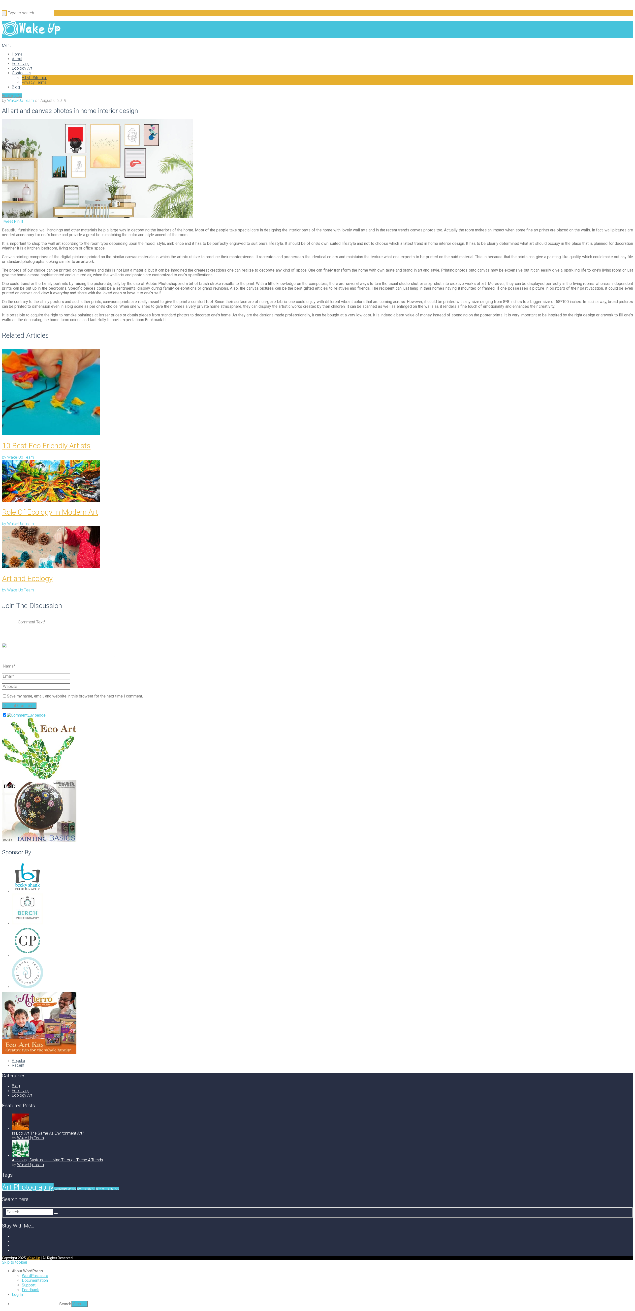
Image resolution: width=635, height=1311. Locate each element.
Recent (18, 1065)
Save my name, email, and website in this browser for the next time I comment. (75, 696)
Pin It (18, 221)
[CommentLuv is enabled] (26, 715)
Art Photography (28, 1187)
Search (65, 1304)
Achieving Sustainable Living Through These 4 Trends (57, 1160)
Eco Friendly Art (86, 1188)
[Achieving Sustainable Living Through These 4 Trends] (20, 1155)
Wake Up (33, 1258)
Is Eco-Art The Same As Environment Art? (48, 1133)
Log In (17, 1294)
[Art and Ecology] (317, 547)
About (17, 58)
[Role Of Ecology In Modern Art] (317, 481)
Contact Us (21, 73)
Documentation (35, 1280)
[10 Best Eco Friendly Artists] (317, 392)
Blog (16, 87)
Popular (18, 1060)
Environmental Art (107, 1188)
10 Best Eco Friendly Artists (46, 445)
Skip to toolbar (14, 1262)
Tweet (7, 221)
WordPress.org (35, 1275)
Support (28, 1285)
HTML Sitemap (34, 77)
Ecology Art (22, 68)
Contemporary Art (65, 1188)
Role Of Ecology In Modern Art (50, 512)
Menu (6, 45)
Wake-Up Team (20, 100)
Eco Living (21, 63)
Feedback (30, 1289)
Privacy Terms (34, 82)
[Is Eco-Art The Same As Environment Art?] (20, 1128)
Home (17, 54)
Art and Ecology (27, 578)
